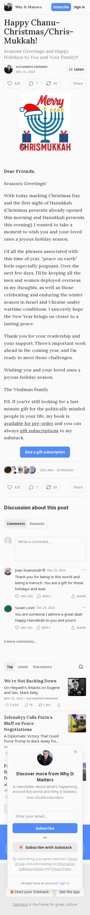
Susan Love (24, 607)
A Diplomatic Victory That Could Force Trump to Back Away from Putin (32, 738)
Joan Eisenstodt (28, 570)
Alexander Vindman (31, 67)
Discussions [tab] (42, 667)
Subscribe (61, 7)
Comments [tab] (16, 523)
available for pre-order (28, 423)
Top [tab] (10, 667)
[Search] (81, 667)
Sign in (79, 7)
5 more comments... (20, 641)
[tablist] (25, 524)
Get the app (70, 891)
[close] (76, 752)
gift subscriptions (39, 431)
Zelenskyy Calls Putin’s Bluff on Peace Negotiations (28, 723)
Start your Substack (32, 891)
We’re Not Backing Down (30, 681)
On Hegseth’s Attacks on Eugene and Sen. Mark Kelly (32, 690)
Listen (79, 69)
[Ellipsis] (84, 570)
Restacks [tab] (37, 523)
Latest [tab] (23, 667)
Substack (20, 904)
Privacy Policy (61, 869)
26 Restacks (65, 470)
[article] (45, 693)
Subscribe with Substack (49, 847)
